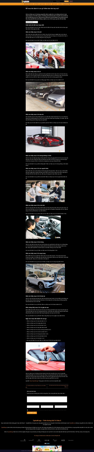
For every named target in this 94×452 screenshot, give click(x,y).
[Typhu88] (26, 1)
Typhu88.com (72, 423)
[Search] (69, 4)
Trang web (57, 404)
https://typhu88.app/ (34, 380)
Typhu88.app (4, 427)
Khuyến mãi (65, 4)
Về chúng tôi (37, 435)
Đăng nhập (66, 1)
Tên (28, 404)
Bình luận (29, 395)
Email (42, 404)
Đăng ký (71, 1)
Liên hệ (52, 435)
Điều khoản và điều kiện (45, 435)
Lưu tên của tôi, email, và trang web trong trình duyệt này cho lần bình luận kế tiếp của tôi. (47, 410)
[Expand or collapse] (36, 22)
